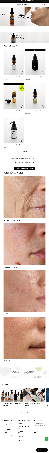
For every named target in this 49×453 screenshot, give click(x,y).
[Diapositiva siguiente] (47, 373)
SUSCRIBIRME (42, 428)
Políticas (20, 429)
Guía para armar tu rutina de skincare (11, 404)
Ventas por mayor (8, 435)
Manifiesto (6, 427)
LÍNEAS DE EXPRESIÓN (12, 220)
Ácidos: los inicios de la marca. (32, 404)
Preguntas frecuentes (23, 426)
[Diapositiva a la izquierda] (21, 412)
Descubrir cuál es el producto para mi (24, 168)
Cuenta (20, 423)
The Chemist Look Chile (22, 449)
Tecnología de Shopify (29, 449)
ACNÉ (6, 314)
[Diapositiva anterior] (1, 373)
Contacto (20, 440)
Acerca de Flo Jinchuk (7, 423)
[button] (4, 4)
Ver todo (24, 151)
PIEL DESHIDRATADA (11, 267)
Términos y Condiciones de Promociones (22, 433)
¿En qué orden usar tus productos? (7, 431)
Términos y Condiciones (21, 437)
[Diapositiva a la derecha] (27, 412)
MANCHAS (7, 361)
